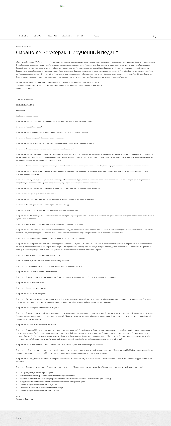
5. (16, 385)
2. (16, 376)
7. (16, 391)
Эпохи (81, 36)
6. (16, 388)
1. (16, 373)
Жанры (52, 36)
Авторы (38, 36)
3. (16, 379)
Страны (24, 36)
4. (16, 382)
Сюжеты (67, 36)
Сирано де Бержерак (23, 46)
